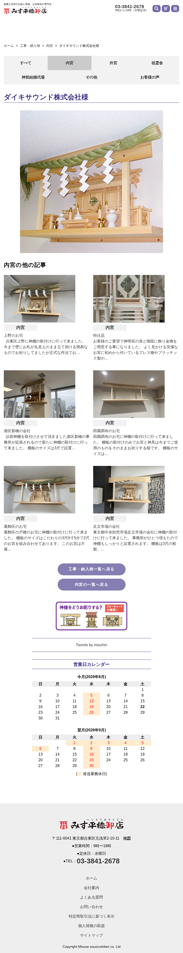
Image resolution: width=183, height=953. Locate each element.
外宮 (113, 63)
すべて (25, 63)
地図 (127, 838)
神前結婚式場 (33, 77)
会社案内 (91, 888)
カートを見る (166, 8)
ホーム (91, 878)
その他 (91, 77)
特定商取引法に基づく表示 (91, 916)
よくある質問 (91, 897)
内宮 (69, 63)
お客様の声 (149, 77)
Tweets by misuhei (91, 645)
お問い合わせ (91, 907)
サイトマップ (91, 935)
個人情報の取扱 (91, 926)
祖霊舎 (157, 63)
